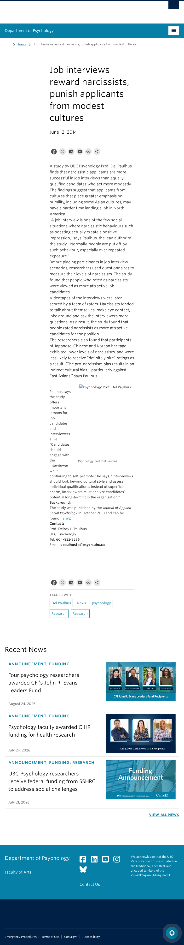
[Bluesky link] (85, 870)
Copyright (71, 937)
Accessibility (91, 937)
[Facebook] (54, 152)
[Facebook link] (85, 860)
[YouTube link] (107, 860)
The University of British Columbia (79, 10)
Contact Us (90, 884)
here (64, 518)
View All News (164, 815)
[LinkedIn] (71, 152)
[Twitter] (62, 152)
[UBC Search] (173, 6)
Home (8, 43)
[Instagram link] (118, 860)
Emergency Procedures (21, 937)
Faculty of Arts (18, 872)
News (22, 44)
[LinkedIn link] (96, 860)
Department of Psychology (29, 30)
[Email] (79, 152)
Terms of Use (50, 937)
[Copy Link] (88, 152)
